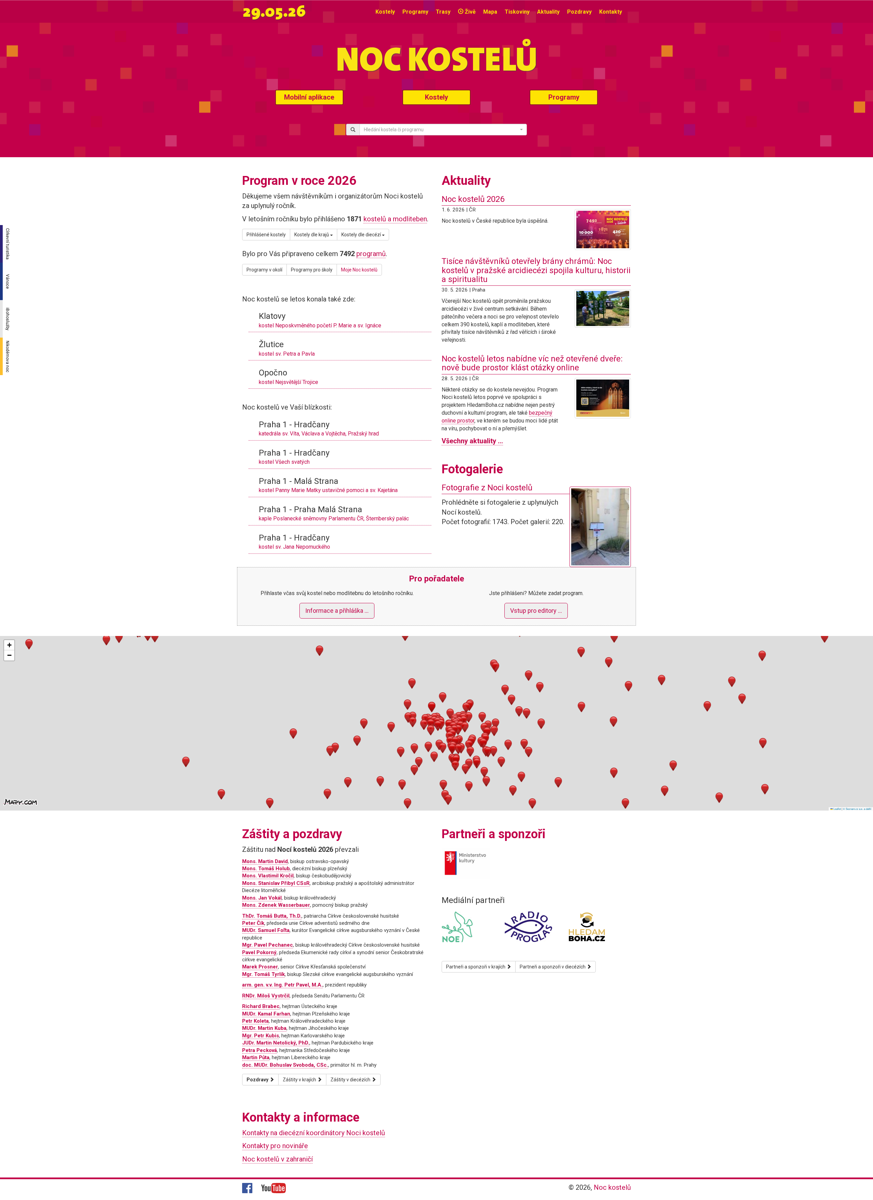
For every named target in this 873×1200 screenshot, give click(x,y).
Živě (469, 12)
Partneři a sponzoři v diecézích (553, 966)
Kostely (385, 12)
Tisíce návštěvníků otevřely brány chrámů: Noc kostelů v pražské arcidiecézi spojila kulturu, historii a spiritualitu (536, 270)
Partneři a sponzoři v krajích (476, 966)
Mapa (490, 12)
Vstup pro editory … (536, 610)
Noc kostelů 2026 (473, 199)
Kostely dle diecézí (361, 234)
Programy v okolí (264, 269)
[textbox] (441, 129)
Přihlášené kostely (266, 234)
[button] (430, 724)
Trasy (443, 12)
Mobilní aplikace (309, 97)
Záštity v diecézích (350, 1079)
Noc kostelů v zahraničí (277, 1159)
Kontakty (610, 12)
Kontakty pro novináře (275, 1146)
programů (371, 254)
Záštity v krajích (300, 1079)
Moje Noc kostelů (359, 269)
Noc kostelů (612, 1187)
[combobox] (443, 129)
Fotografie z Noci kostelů (487, 487)
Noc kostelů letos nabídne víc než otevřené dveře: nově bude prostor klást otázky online (532, 363)
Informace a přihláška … (337, 610)
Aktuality (548, 12)
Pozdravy (579, 12)
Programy (415, 12)
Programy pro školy (311, 269)
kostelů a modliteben (395, 219)
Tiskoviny (517, 12)
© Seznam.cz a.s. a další (857, 809)
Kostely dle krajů (312, 234)
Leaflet (837, 809)
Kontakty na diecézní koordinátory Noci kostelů (313, 1133)
